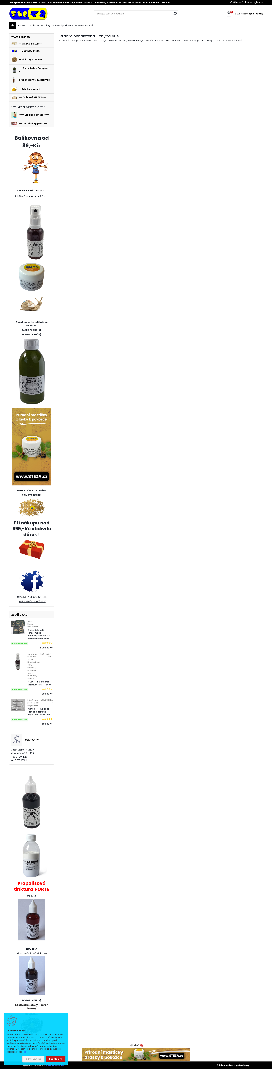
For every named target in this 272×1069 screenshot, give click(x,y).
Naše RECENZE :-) (84, 25)
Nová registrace (255, 2)
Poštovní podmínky (63, 25)
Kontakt (22, 25)
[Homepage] (12, 25)
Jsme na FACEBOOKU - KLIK (31, 597)
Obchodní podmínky (39, 25)
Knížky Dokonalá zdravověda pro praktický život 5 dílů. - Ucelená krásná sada (38, 634)
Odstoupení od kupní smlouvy (233, 1065)
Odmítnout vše (33, 1059)
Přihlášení (238, 2)
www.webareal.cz (55, 1065)
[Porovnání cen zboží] (136, 1045)
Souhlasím (55, 1059)
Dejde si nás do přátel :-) (32, 601)
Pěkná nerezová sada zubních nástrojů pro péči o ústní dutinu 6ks (38, 712)
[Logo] (28, 14)
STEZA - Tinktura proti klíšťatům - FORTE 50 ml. (39, 683)
